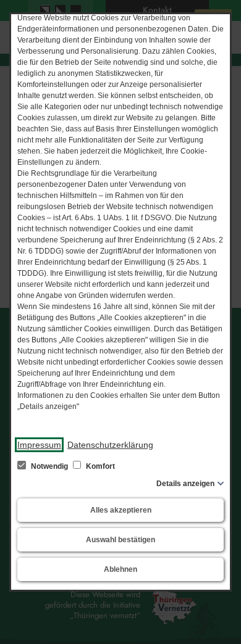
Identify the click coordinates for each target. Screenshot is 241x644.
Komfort (99, 466)
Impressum (39, 445)
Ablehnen (120, 569)
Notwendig (49, 466)
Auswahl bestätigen (120, 539)
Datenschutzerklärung (110, 445)
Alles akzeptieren (120, 510)
